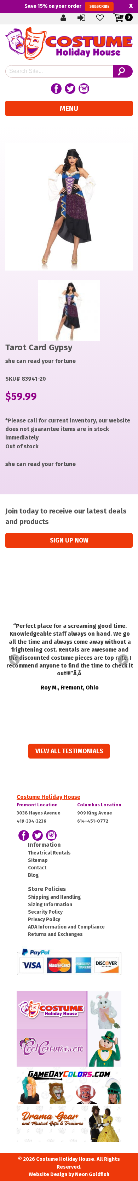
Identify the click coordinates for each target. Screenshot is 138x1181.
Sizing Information (50, 905)
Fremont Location (37, 804)
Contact (37, 868)
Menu (69, 108)
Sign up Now (69, 540)
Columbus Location (99, 804)
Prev (14, 659)
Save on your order (66, 6)
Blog (33, 875)
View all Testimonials (69, 751)
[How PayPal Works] (69, 961)
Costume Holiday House (48, 797)
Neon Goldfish (92, 1174)
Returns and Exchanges (55, 934)
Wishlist (105, 17)
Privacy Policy (44, 919)
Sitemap (38, 860)
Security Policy (45, 912)
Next (123, 659)
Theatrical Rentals (49, 853)
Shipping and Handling (54, 897)
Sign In (87, 17)
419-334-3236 (31, 821)
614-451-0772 (92, 821)
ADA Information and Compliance (66, 927)
